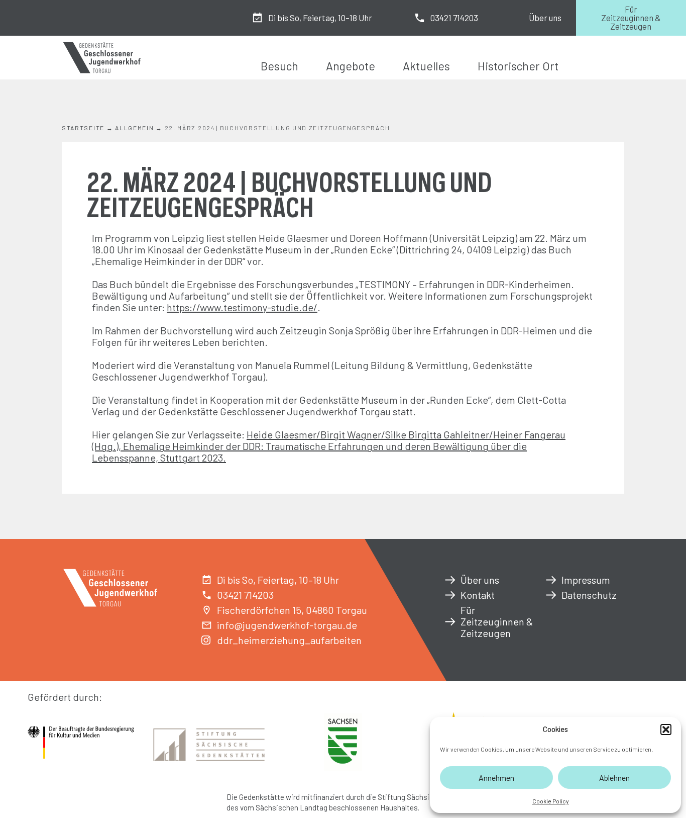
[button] (666, 729)
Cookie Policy (550, 800)
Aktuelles (426, 66)
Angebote (350, 66)
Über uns (545, 18)
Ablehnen (614, 777)
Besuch (279, 66)
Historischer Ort (518, 66)
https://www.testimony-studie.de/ (242, 307)
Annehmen (496, 777)
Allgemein (134, 127)
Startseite (83, 127)
